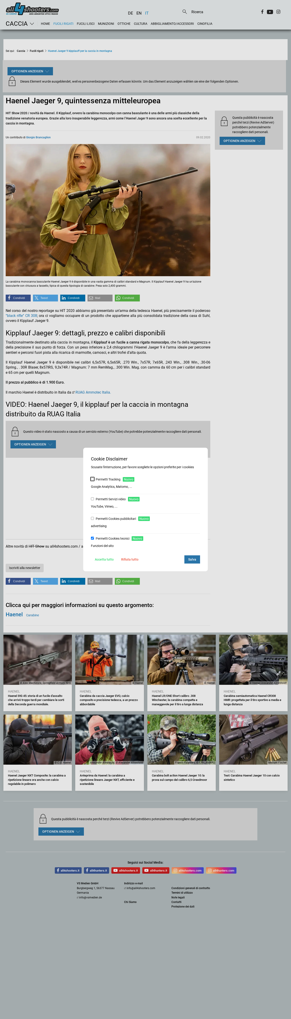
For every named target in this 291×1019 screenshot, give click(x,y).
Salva (192, 559)
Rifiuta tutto (129, 559)
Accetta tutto (104, 559)
